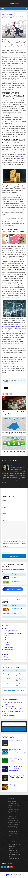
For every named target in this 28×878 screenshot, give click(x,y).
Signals (7, 637)
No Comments (15, 47)
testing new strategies (17, 156)
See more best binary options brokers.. (14, 690)
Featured (6, 654)
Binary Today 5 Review (17, 709)
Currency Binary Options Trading (13, 452)
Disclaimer (7, 875)
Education (4, 47)
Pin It (10, 388)
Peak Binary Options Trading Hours (14, 433)
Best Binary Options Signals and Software (14, 846)
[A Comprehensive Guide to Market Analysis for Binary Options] (14, 403)
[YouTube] (11, 867)
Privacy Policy (14, 875)
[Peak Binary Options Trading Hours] (14, 424)
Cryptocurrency (8, 649)
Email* (4, 507)
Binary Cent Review (8, 684)
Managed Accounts (9, 657)
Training (7, 645)
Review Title (5, 546)
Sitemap (21, 875)
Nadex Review (7, 679)
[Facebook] (2, 867)
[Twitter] (8, 867)
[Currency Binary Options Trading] (14, 443)
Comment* (5, 520)
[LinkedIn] (5, 867)
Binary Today (9, 874)
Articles (6, 628)
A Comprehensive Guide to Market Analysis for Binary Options (13, 413)
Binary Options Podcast (10, 631)
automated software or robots (10, 326)
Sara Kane (6, 45)
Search (14, 729)
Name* (4, 500)
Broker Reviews (8, 647)
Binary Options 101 (14, 858)
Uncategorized (8, 659)
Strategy (7, 642)
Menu (2, 8)
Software (7, 640)
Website (4, 513)
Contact (12, 715)
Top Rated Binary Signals (12, 589)
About (13, 706)
